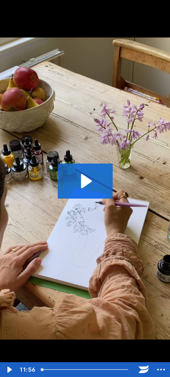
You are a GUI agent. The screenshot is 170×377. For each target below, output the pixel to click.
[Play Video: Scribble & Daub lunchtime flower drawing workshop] (85, 181)
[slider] (86, 369)
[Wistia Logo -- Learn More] (144, 369)
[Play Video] (9, 369)
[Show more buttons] (161, 369)
